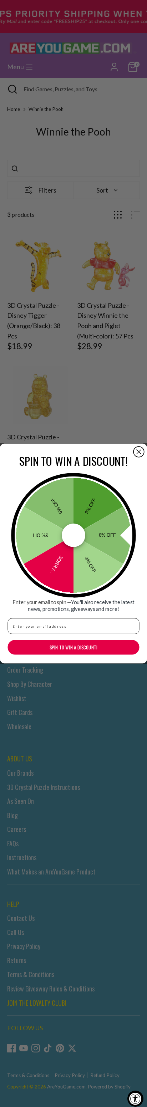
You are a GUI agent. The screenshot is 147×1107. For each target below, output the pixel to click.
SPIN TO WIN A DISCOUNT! (73, 647)
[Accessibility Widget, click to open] (135, 1099)
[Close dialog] (138, 452)
